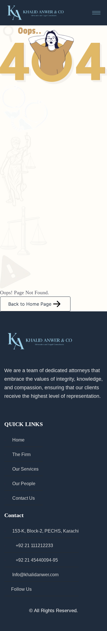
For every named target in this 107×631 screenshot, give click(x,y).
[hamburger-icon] (96, 13)
